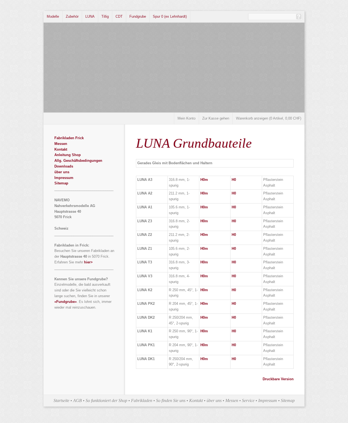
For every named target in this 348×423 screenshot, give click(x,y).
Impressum (63, 178)
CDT (119, 16)
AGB (77, 400)
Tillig (105, 16)
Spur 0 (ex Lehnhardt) (170, 16)
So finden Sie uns (170, 400)
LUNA (90, 16)
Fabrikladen (141, 400)
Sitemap (61, 183)
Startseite (61, 400)
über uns (61, 172)
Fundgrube (137, 16)
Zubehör (72, 16)
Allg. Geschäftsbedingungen (78, 161)
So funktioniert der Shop (106, 400)
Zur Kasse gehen (215, 118)
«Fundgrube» (65, 302)
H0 (234, 180)
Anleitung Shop (67, 155)
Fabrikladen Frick (69, 138)
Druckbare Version (278, 379)
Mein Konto (186, 118)
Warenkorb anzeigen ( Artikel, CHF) (268, 118)
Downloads (63, 166)
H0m (204, 180)
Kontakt (60, 149)
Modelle (53, 16)
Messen (60, 144)
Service (248, 400)
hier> (88, 262)
